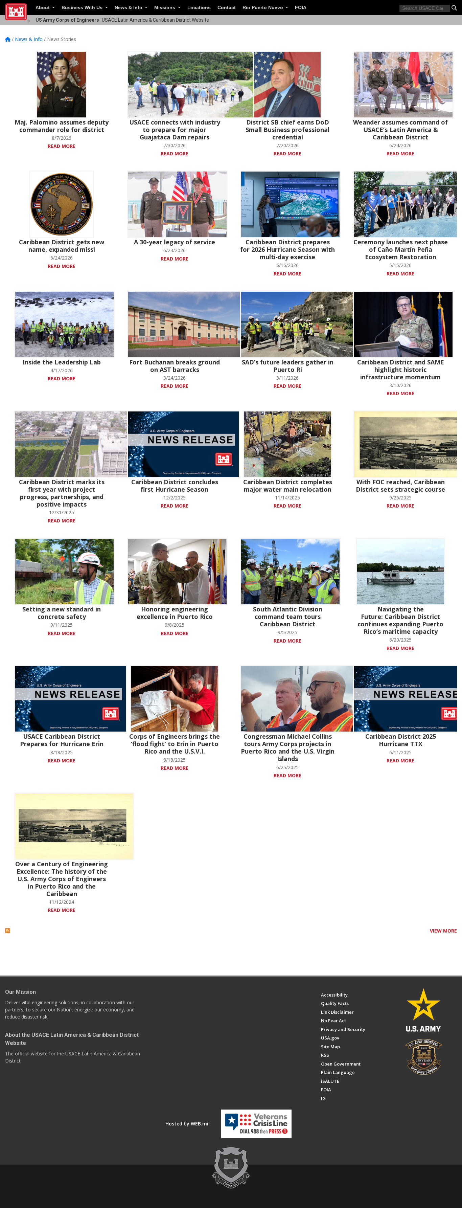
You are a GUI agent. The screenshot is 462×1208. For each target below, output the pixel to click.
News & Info (129, 7)
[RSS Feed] (7, 930)
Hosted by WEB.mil (187, 1123)
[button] (454, 7)
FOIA (300, 7)
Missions (165, 7)
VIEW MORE (443, 930)
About (43, 7)
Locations (199, 7)
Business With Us (83, 7)
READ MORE (61, 146)
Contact (226, 7)
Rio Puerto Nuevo (263, 7)
